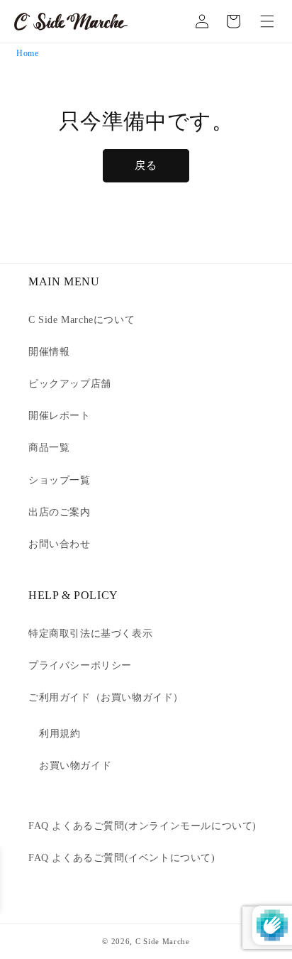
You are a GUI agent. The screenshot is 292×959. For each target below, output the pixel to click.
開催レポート (59, 415)
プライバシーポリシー (80, 665)
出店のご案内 (59, 512)
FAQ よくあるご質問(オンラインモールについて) (142, 826)
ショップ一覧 (59, 480)
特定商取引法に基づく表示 (90, 633)
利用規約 (59, 733)
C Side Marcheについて (81, 319)
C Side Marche (162, 941)
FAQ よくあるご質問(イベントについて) (121, 858)
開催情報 (48, 351)
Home (27, 53)
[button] (267, 21)
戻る (146, 165)
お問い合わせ (59, 544)
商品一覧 (48, 447)
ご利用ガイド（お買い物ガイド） (106, 697)
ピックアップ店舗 (69, 383)
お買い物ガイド (75, 765)
